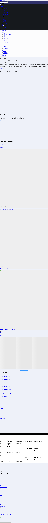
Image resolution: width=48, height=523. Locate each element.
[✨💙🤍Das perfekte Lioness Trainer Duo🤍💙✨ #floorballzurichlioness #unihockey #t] (8, 345)
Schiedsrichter (4, 45)
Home (2, 31)
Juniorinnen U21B (5, 33)
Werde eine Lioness (5, 42)
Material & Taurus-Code (6, 48)
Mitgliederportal (5, 52)
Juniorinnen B (4, 35)
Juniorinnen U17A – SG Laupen (7, 34)
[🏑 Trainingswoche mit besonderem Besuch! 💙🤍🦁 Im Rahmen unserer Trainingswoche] (24, 361)
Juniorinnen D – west (5, 38)
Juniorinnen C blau (5, 36)
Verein (2, 41)
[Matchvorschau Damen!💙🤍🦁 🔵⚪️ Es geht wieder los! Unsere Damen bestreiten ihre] (8, 361)
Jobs (3, 43)
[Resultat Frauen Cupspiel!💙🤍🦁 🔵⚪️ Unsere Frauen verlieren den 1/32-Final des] (24, 345)
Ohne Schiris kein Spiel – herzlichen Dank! (8, 268)
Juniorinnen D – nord (5, 37)
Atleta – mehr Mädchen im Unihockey (7, 207)
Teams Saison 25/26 (5, 39)
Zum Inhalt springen (2, 0)
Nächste (1, 332)
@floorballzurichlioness (2, 335)
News (2, 49)
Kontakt (2, 50)
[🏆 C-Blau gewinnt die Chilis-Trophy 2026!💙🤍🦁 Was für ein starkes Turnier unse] (40, 345)
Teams (2, 32)
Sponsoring (4, 46)
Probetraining (4, 51)
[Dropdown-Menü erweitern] (3, 32)
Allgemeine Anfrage (5, 53)
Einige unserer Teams (4, 398)
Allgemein (3, 205)
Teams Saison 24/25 (5, 40)
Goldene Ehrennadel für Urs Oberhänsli (8, 329)
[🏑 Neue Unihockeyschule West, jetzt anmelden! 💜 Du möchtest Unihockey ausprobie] (40, 361)
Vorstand (4, 44)
